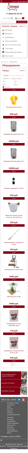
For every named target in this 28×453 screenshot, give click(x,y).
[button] (12, 82)
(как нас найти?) (22, 1)
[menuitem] (14, 29)
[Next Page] (18, 364)
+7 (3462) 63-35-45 (14, 14)
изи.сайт (19, 444)
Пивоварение (4, 61)
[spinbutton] (10, 83)
